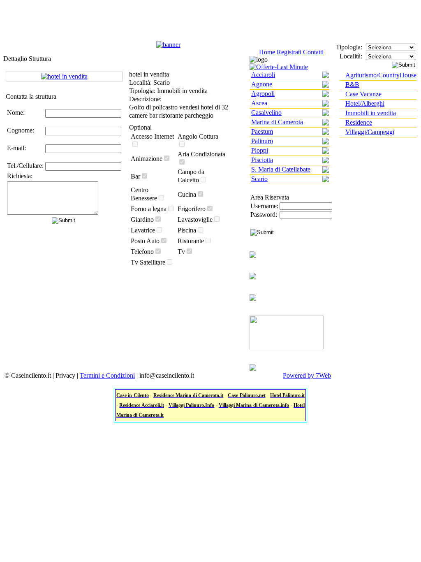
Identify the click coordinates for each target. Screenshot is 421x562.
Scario (259, 178)
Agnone (261, 84)
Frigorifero (192, 208)
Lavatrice (143, 230)
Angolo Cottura (198, 136)
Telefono (142, 251)
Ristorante (191, 240)
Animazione (146, 158)
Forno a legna (149, 208)
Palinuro (262, 140)
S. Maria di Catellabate (280, 169)
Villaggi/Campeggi (369, 131)
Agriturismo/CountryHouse (380, 75)
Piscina (187, 230)
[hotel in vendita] (64, 76)
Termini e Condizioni (107, 375)
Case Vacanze (363, 94)
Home (267, 52)
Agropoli (263, 93)
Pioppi (259, 150)
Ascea (259, 103)
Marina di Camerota (277, 121)
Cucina (187, 194)
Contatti (313, 52)
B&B (352, 84)
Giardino (142, 219)
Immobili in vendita (370, 112)
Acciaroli (263, 74)
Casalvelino (266, 112)
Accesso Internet (152, 136)
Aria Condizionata (201, 154)
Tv (181, 251)
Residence (358, 122)
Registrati (289, 52)
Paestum (262, 131)
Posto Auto (145, 240)
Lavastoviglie (195, 219)
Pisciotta (262, 159)
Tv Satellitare (148, 262)
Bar (135, 176)
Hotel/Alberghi (364, 103)
